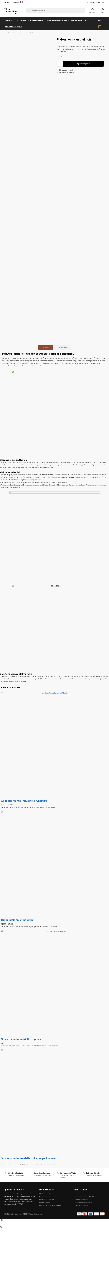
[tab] (45, 347)
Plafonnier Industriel (17, 33)
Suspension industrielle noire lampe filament (28, 1158)
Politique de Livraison (46, 1199)
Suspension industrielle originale (21, 1039)
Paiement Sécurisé (45, 1197)
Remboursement (44, 1202)
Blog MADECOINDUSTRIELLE (50, 1205)
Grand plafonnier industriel (17, 920)
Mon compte (92, 12)
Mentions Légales (45, 1194)
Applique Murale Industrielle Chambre (24, 800)
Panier (102, 12)
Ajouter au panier (83, 64)
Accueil (6, 33)
